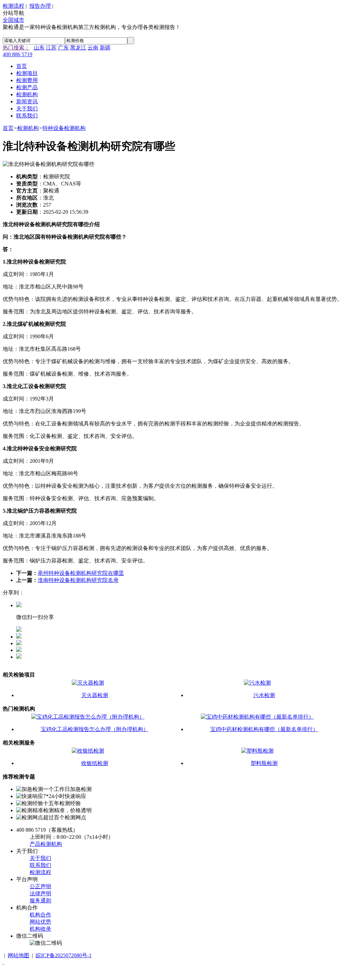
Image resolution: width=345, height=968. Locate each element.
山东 (39, 47)
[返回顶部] (3, 962)
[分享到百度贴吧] (19, 657)
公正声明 (40, 886)
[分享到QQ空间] (19, 643)
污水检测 (264, 695)
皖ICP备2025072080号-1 (64, 955)
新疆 (105, 47)
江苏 (51, 47)
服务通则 (40, 900)
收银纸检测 (94, 763)
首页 (8, 128)
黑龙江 (78, 47)
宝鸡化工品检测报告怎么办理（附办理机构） (95, 729)
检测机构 (28, 128)
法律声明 (40, 893)
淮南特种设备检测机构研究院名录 (78, 580)
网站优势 (40, 922)
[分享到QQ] (19, 636)
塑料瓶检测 (264, 763)
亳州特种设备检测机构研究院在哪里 (81, 573)
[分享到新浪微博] (19, 650)
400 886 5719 (17, 54)
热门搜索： (16, 47)
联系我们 (40, 865)
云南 (93, 47)
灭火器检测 (94, 695)
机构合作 (40, 915)
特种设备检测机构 (64, 128)
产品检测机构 (46, 844)
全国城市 (13, 20)
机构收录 (40, 929)
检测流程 (13, 6)
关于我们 (40, 858)
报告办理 (40, 6)
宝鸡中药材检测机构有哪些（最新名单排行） (264, 729)
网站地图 (18, 955)
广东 (63, 47)
